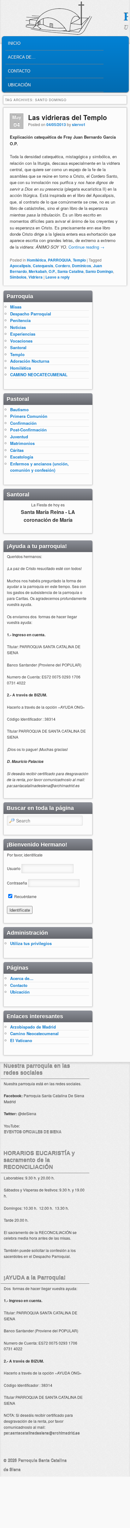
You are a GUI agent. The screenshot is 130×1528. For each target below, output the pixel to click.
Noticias (18, 327)
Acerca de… (22, 57)
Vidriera (35, 277)
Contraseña (17, 882)
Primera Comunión (28, 416)
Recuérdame (25, 896)
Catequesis (43, 265)
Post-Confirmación (28, 430)
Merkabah (38, 271)
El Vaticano (21, 1040)
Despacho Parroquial (30, 314)
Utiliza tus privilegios (31, 943)
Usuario (14, 868)
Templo (79, 260)
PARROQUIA (59, 260)
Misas (15, 307)
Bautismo (19, 409)
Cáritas (17, 450)
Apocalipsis (20, 265)
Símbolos (18, 277)
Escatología (21, 457)
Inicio (14, 43)
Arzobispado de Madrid (33, 1027)
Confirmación (23, 423)
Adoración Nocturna (29, 361)
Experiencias (22, 334)
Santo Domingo (99, 271)
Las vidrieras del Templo (67, 117)
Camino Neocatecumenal (34, 1033)
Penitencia (20, 320)
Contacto (19, 71)
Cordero (62, 265)
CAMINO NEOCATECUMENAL (39, 375)
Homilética (36, 260)
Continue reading (86, 247)
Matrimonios (22, 443)
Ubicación (19, 85)
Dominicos (81, 265)
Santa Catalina (70, 271)
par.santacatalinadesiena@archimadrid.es (42, 1433)
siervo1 (79, 124)
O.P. (52, 271)
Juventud (19, 437)
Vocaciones (21, 341)
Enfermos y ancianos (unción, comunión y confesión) (39, 467)
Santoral (18, 347)
